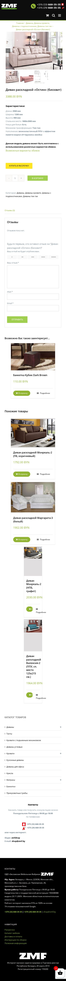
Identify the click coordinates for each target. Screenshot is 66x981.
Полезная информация (16, 943)
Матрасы (10, 779)
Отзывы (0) (10, 210)
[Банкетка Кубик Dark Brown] (33, 356)
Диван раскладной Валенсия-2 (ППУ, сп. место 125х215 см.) (33, 666)
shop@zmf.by (18, 841)
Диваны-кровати (33, 192)
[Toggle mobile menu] (59, 15)
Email (10, 303)
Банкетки (10, 786)
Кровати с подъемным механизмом (23, 740)
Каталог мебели (12, 933)
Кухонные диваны (15, 760)
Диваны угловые (14, 746)
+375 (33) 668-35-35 (13, 911)
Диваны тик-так (30, 196)
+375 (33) (49, 4)
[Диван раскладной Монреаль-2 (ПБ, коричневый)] (33, 433)
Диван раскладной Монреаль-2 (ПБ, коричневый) (32, 454)
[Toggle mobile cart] (47, 15)
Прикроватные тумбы (16, 793)
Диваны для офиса (15, 766)
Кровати (10, 753)
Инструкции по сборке (15, 939)
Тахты (9, 733)
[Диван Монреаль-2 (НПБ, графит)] (33, 561)
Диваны (20, 192)
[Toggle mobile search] (53, 15)
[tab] (33, 210)
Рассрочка (10, 929)
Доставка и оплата (13, 936)
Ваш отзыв (13, 262)
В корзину (37, 178)
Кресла (9, 773)
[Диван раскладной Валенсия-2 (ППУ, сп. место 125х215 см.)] (33, 635)
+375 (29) (49, 7)
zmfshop (16, 837)
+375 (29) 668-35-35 (32, 911)
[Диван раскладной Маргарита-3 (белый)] (33, 497)
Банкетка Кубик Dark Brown (30, 375)
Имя (10, 291)
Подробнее (44, 393)
